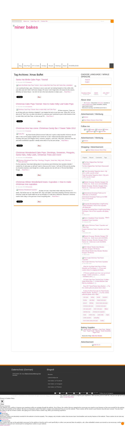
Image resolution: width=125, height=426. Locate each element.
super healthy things (87, 104)
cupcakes (105, 297)
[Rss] (86, 129)
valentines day (86, 311)
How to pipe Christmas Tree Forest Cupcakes (95, 262)
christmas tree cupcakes (99, 311)
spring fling (96, 317)
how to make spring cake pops (90, 320)
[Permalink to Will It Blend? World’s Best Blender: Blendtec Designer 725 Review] (95, 249)
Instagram (110, 393)
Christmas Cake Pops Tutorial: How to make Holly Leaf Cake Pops (45, 104)
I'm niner (87, 103)
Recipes (51, 65)
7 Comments (28, 131)
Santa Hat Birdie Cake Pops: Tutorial (32, 80)
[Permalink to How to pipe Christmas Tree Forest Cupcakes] (95, 259)
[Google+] (92, 129)
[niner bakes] (25, 27)
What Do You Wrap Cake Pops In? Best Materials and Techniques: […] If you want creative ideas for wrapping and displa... (94, 268)
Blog (20, 65)
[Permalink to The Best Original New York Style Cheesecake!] (95, 164)
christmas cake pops (88, 306)
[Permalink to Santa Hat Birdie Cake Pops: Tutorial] (44, 85)
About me (26, 21)
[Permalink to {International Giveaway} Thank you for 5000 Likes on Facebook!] (95, 194)
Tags (105, 157)
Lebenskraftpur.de (53, 377)
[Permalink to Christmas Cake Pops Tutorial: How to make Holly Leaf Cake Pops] (36, 109)
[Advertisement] (76, 38)
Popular (85, 157)
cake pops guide (87, 308)
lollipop (106, 308)
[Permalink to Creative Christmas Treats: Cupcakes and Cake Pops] (95, 227)
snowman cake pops (101, 306)
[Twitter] (105, 129)
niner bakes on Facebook (55, 380)
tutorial (98, 297)
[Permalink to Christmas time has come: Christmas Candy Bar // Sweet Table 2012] (20, 134)
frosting (85, 300)
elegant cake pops (101, 300)
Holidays (44, 65)
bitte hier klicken (97, 336)
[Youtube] (102, 131)
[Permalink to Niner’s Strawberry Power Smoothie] (93, 218)
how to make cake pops (101, 303)
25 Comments (29, 187)
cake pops (100, 103)
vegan (107, 314)
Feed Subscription (77, 74)
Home (15, 65)
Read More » (67, 92)
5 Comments (29, 82)
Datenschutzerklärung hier (33, 374)
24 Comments (29, 157)
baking (92, 297)
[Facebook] (98, 129)
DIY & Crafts (35, 65)
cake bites (91, 300)
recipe (84, 314)
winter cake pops (98, 308)
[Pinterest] (90, 131)
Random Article (111, 65)
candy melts (100, 314)
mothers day (92, 314)
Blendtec (50, 374)
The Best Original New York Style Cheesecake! (95, 166)
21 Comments (28, 106)
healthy (102, 320)
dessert (85, 303)
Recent (91, 157)
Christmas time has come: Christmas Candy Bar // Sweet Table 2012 (46, 128)
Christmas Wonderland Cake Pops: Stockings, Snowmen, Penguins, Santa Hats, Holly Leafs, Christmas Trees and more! (45, 153)
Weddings (58, 65)
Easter (65, 65)
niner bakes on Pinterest (55, 387)
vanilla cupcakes (87, 317)
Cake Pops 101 (35, 21)
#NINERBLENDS (74, 65)
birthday (91, 303)
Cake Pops (27, 65)
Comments (99, 157)
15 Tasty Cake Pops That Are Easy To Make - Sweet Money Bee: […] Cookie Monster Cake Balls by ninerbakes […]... (95, 281)
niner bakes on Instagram (55, 384)
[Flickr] (96, 131)
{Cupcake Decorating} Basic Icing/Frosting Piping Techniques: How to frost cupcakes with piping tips (96, 211)
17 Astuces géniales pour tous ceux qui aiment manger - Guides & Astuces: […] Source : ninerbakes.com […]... (96, 274)
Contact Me (44, 21)
